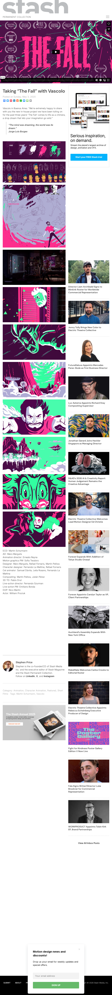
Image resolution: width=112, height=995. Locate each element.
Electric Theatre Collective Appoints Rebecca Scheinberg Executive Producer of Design (87, 710)
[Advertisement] (34, 631)
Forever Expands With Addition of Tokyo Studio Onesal (86, 558)
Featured (51, 690)
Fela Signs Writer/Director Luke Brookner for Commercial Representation (84, 789)
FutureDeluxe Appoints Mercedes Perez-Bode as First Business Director (87, 366)
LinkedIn (30, 676)
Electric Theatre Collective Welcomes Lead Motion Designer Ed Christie (88, 520)
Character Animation (35, 690)
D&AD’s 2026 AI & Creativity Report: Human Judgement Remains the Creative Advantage (87, 481)
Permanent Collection (17, 17)
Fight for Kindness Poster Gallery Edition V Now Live (85, 750)
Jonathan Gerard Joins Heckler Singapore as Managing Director (84, 442)
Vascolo (40, 693)
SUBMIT (6, 983)
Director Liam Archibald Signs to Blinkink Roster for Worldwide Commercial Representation (85, 289)
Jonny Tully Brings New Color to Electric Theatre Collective (84, 329)
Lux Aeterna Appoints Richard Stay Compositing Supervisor (86, 404)
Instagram (49, 676)
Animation (19, 690)
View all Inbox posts (89, 843)
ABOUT (18, 983)
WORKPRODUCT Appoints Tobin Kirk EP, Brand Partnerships (87, 828)
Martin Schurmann (25, 693)
